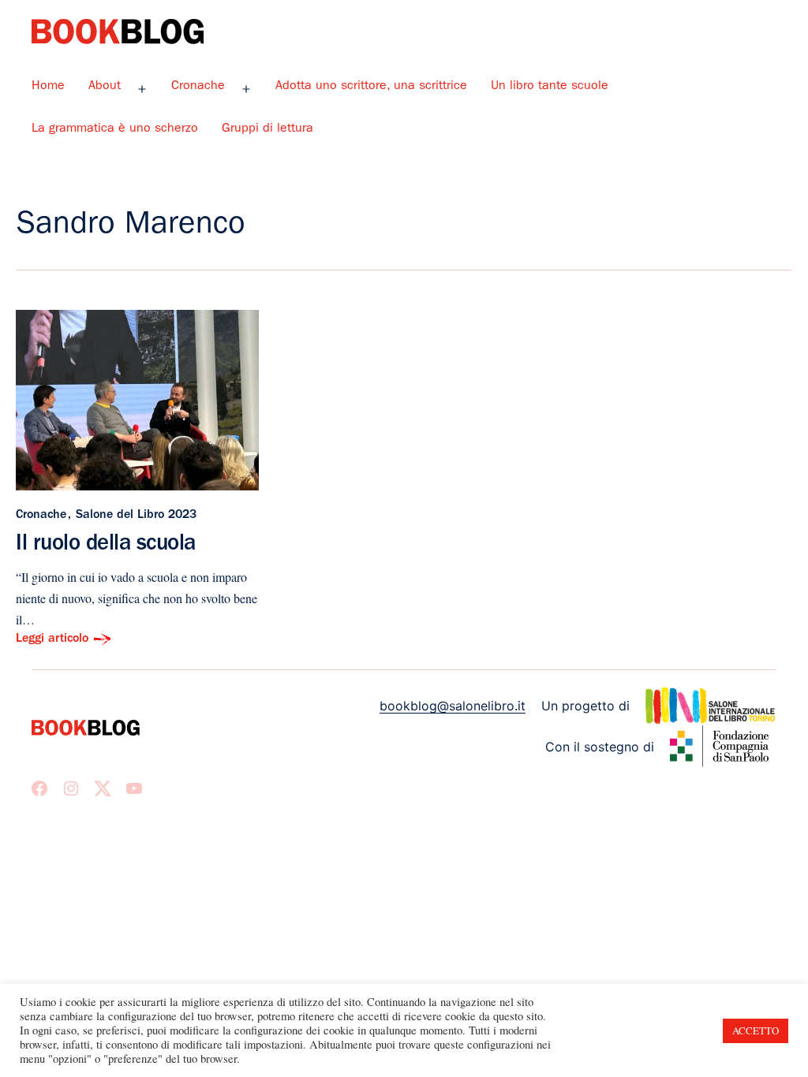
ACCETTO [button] (755, 1030)
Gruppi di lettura (267, 129)
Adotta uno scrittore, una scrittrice (371, 86)
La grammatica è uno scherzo (115, 129)
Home (48, 86)
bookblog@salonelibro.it (453, 706)
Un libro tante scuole (549, 86)
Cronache (198, 86)
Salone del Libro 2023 (136, 515)
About (104, 86)
